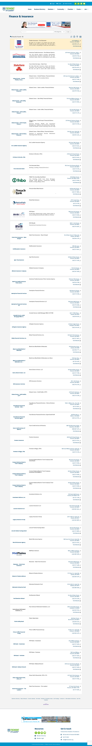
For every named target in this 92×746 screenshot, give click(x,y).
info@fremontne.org (68, 739)
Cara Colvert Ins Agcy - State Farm (38, 64)
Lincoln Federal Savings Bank (37, 527)
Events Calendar (31, 698)
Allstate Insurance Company (36, 268)
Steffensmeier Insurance (35, 246)
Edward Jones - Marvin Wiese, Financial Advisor (41, 131)
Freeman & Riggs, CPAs (35, 448)
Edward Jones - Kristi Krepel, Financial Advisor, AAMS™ (41, 121)
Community (60, 9)
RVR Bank (31, 211)
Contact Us (62, 698)
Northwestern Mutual (34, 595)
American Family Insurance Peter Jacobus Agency (42, 279)
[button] (11, 36)
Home (29, 9)
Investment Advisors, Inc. (35, 494)
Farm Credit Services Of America (37, 425)
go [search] (68, 31)
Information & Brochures (70, 698)
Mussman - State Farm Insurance (37, 561)
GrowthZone (57, 744)
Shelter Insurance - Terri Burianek (37, 40)
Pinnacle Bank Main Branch (36, 188)
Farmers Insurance (34, 437)
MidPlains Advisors (34, 550)
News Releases (24, 698)
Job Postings (56, 698)
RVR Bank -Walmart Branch (36, 663)
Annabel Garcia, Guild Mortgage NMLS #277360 (41, 313)
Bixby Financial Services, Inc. (36, 335)
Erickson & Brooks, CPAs (35, 154)
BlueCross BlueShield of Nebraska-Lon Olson (41, 358)
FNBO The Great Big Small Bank (37, 177)
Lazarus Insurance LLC (35, 505)
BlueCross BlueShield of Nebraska (38, 346)
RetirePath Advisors (34, 200)
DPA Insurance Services (35, 381)
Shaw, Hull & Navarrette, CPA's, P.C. (38, 675)
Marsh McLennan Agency (35, 539)
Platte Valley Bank (33, 618)
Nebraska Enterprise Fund (36, 584)
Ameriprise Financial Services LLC (38, 301)
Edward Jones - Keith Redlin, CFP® (38, 392)
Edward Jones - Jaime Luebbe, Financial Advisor (41, 87)
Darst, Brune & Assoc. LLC (36, 369)
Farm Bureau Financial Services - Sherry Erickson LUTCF (42, 403)
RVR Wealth (32, 223)
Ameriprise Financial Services (36, 290)
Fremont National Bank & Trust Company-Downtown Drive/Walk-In (40, 472)
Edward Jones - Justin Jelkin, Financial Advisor (41, 109)
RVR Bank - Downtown (35, 640)
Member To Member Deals (47, 698)
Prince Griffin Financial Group (36, 629)
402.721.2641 (66, 737)
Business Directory (39, 9)
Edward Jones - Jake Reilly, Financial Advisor (40, 98)
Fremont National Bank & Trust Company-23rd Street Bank (41, 460)
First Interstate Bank (34, 165)
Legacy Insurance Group (35, 516)
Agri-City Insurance (34, 257)
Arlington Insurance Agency (36, 324)
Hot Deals (38, 698)
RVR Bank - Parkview (34, 652)
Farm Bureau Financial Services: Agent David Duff (42, 414)
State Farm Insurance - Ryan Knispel (38, 235)
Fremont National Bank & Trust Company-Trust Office (41, 483)
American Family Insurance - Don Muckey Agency (42, 52)
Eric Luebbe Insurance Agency (37, 142)
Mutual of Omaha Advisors (36, 573)
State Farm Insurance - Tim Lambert (38, 686)
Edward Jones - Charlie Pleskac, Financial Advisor (42, 76)
